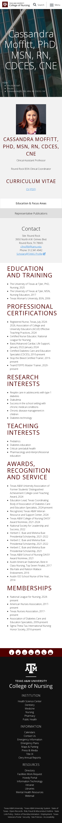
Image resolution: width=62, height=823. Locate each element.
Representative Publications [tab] (31, 213)
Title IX (29, 754)
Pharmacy (29, 715)
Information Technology (29, 781)
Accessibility (48, 817)
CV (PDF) (31, 189)
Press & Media (30, 750)
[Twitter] (18, 652)
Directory (30, 770)
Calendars (29, 732)
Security (26, 817)
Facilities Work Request (29, 774)
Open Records (16, 811)
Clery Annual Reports (30, 757)
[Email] (37, 652)
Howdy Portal (29, 777)
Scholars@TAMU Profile (29, 254)
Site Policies (36, 817)
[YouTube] (50, 652)
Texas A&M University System (37, 808)
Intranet (29, 785)
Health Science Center (30, 701)
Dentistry (29, 705)
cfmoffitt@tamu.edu (31, 246)
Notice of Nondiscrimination (27, 814)
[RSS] (44, 652)
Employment (46, 814)
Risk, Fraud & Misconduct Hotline (38, 811)
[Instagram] (24, 652)
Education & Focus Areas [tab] (31, 203)
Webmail (29, 795)
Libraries (29, 788)
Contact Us (30, 736)
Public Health (30, 719)
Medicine (30, 708)
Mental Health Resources (29, 792)
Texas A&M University (13, 808)
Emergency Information (29, 739)
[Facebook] (11, 652)
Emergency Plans (30, 743)
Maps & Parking (29, 746)
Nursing (29, 712)
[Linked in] (31, 652)
